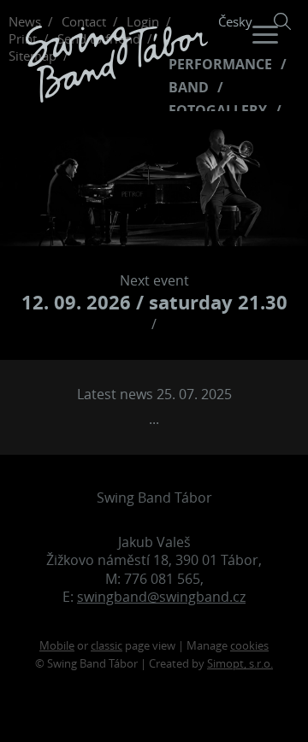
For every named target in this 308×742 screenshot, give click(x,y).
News (25, 21)
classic (106, 646)
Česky (235, 21)
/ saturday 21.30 (154, 302)
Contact (84, 21)
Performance (220, 65)
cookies (249, 646)
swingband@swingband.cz (161, 596)
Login (143, 21)
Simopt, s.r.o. (240, 664)
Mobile (56, 646)
